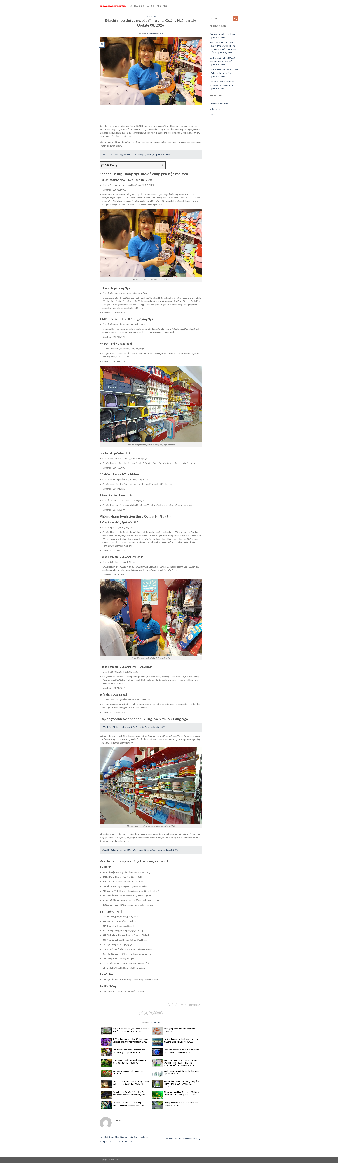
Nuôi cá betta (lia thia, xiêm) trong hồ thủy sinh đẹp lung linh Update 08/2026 (131, 1082)
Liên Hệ (213, 114)
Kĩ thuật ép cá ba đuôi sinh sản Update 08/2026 (180, 1029)
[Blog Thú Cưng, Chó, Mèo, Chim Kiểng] (113, 6)
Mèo (165, 6)
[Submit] (235, 18)
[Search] (131, 5)
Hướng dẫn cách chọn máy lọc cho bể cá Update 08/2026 (181, 1103)
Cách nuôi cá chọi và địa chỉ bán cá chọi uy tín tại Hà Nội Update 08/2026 (181, 1051)
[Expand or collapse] (162, 165)
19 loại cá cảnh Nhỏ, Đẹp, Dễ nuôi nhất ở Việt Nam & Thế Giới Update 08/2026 (181, 1093)
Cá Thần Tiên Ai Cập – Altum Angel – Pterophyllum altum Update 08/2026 (129, 1103)
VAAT (161, 33)
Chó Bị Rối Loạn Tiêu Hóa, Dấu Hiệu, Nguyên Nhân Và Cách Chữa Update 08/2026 (140, 850)
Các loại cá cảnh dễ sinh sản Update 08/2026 (128, 1072)
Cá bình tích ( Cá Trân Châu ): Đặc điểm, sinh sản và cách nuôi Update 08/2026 (129, 1093)
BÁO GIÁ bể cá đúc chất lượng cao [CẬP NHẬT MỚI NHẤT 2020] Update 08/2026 (181, 1084)
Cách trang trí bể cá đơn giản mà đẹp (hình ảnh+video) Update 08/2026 (131, 1061)
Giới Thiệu (215, 109)
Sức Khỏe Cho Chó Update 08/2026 (181, 1138)
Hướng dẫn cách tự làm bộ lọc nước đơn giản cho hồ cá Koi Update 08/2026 (181, 1040)
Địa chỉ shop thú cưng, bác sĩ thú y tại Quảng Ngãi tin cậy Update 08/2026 (136, 154)
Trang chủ (139, 6)
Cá (147, 6)
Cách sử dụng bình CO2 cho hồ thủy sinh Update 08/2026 (181, 1072)
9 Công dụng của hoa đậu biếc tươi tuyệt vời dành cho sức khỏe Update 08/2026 (130, 1040)
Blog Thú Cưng (150, 16)
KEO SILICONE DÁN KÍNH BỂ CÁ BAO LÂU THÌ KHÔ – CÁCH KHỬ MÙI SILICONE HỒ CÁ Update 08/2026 (181, 1063)
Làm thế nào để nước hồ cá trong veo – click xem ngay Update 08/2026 (129, 1051)
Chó (159, 6)
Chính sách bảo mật (219, 103)
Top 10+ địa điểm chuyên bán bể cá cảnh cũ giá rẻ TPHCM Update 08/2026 (131, 1029)
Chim (153, 6)
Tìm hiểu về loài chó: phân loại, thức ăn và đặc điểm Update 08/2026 (134, 727)
